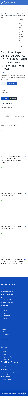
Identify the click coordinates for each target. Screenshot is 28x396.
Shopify (4, 313)
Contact (4, 351)
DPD (4, 337)
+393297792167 (7, 299)
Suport (4, 354)
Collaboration (6, 359)
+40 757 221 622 (7, 379)
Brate (7, 92)
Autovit (4, 329)
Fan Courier (5, 339)
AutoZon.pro (5, 334)
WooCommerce (6, 315)
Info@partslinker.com (8, 302)
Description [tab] (4, 98)
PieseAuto (5, 318)
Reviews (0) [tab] (13, 98)
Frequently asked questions (9, 357)
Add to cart (12, 83)
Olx (3, 321)
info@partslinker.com (8, 382)
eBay (4, 331)
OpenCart (5, 310)
